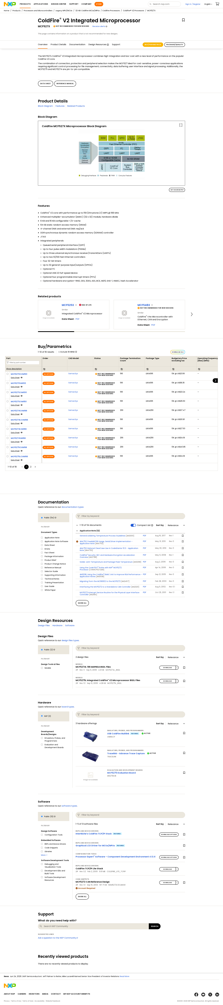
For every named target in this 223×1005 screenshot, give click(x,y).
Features (60, 106)
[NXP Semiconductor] (10, 4)
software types (69, 805)
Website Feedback (53, 1001)
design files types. (70, 640)
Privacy (7, 1001)
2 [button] (30, 466)
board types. (68, 706)
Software (69, 625)
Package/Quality (174, 44)
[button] (208, 4)
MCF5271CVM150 (19, 401)
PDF (77, 319)
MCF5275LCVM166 (19, 456)
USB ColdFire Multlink (118, 733)
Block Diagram (45, 106)
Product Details (58, 44)
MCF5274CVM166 (19, 410)
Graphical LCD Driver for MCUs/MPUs (95, 845)
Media (45, 994)
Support (116, 44)
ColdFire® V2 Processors (133, 10)
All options (48, 374)
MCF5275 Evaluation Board (121, 772)
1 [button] (26, 466)
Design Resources (97, 44)
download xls (178, 352)
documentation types (73, 507)
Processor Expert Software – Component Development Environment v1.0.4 (115, 856)
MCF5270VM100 (18, 383)
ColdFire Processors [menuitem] (111, 10)
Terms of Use (16, 1001)
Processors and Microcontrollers (38, 10)
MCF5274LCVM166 (19, 420)
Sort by (160, 525)
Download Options (169, 834)
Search (154, 926)
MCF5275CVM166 (19, 447)
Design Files (44, 625)
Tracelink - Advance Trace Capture (126, 753)
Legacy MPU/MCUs (64, 10)
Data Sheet (15, 378)
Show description (14, 369)
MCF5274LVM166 (19, 429)
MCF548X (144, 305)
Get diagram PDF (177, 190)
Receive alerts (99, 26)
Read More (124, 976)
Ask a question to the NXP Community (57, 937)
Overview (42, 44)
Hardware (57, 625)
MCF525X (68, 305)
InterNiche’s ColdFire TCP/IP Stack (94, 833)
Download (167, 668)
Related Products (76, 106)
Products (17, 10)
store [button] (99, 4)
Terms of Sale (27, 1001)
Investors (34, 994)
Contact (56, 994)
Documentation (77, 44)
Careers (22, 994)
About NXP (9, 994)
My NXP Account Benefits (76, 994)
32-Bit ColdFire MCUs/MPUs (87, 10)
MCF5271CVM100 (19, 392)
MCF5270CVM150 (19, 374)
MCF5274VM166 (18, 438)
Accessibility (39, 1001)
